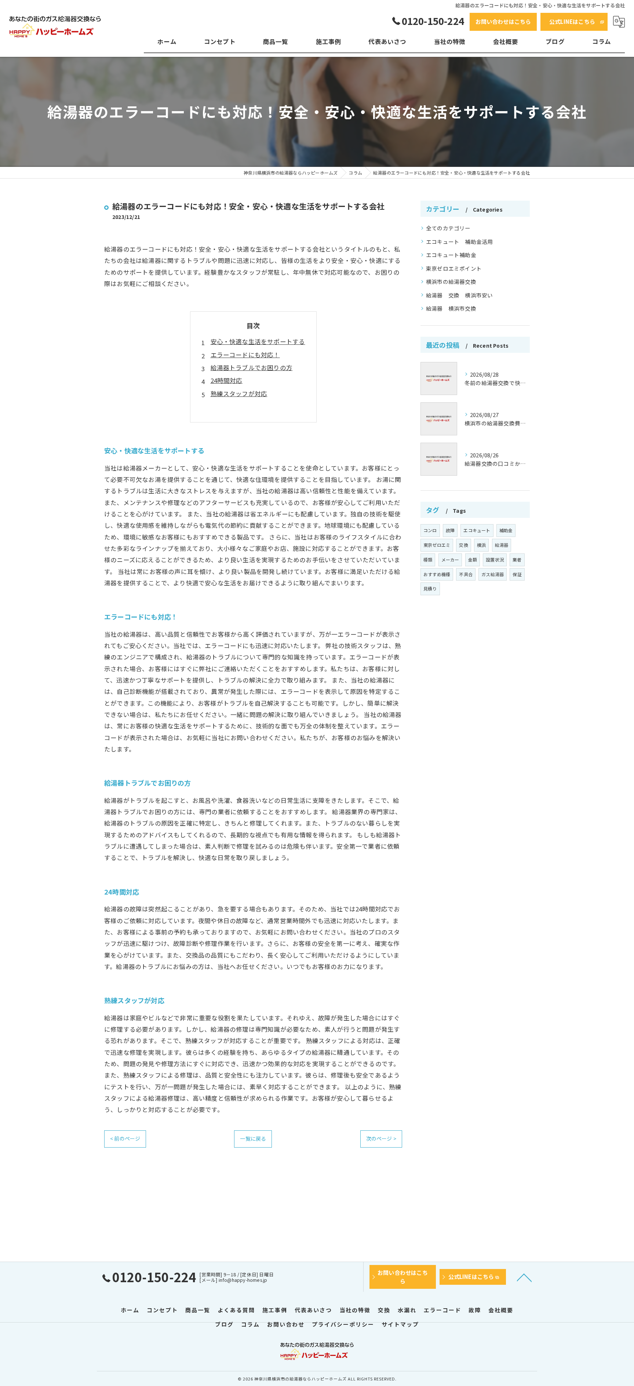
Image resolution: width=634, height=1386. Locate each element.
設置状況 (495, 559)
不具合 (466, 574)
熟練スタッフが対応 (239, 393)
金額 (472, 559)
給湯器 (502, 545)
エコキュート (476, 530)
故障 (450, 530)
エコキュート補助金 (451, 255)
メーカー (450, 559)
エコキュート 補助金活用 (459, 241)
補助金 (506, 530)
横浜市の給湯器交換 (451, 281)
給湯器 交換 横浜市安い (459, 295)
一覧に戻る (253, 1138)
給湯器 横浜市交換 (451, 308)
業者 (517, 559)
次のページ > (381, 1138)
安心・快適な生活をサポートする (258, 341)
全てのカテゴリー (448, 228)
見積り (430, 588)
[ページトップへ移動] (524, 1277)
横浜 (481, 545)
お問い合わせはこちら (503, 21)
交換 (463, 545)
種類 (427, 559)
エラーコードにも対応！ (245, 354)
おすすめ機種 (436, 574)
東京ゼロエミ (436, 545)
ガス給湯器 (492, 574)
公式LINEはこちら (572, 21)
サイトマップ (400, 1324)
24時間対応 (227, 380)
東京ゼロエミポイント (454, 268)
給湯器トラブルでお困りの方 (252, 367)
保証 (517, 574)
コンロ (430, 530)
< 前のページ (125, 1138)
